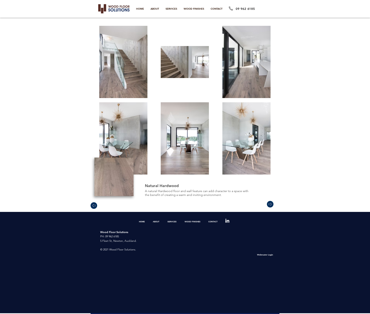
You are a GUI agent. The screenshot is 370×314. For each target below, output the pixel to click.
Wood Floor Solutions (114, 232)
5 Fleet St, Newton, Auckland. (118, 241)
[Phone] (230, 8)
